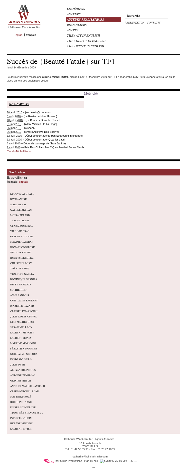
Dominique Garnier (23, 279)
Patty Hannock (20, 284)
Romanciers (77, 25)
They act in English (83, 35)
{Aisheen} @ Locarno (37, 112)
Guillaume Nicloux (23, 354)
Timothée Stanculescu (26, 412)
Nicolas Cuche (20, 252)
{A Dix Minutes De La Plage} (40, 124)
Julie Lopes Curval (23, 316)
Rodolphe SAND (21, 402)
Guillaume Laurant (24, 300)
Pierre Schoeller (23, 407)
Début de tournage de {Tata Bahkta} (44, 143)
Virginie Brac (19, 231)
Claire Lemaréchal (24, 311)
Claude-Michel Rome (19, 151)
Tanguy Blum (19, 220)
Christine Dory (21, 263)
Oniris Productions (71, 460)
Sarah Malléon (21, 327)
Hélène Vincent (21, 423)
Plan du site (91, 460)
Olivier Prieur (20, 380)
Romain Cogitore (22, 247)
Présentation (134, 22)
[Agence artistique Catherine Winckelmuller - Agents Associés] (24, 29)
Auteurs (74, 14)
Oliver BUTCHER (21, 236)
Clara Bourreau (21, 225)
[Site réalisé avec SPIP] (49, 460)
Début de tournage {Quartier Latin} (45, 139)
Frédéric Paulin (21, 359)
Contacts (153, 22)
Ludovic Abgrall (22, 193)
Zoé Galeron (19, 268)
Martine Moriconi (23, 343)
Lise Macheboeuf (22, 322)
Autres (72, 30)
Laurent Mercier (22, 332)
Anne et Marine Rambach (27, 386)
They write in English (85, 46)
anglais (23, 182)
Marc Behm (18, 204)
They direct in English (86, 41)
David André (18, 199)
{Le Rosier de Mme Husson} (40, 116)
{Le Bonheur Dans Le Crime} (43, 120)
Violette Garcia (22, 273)
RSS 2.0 (132, 460)
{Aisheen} (30, 127)
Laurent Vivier (20, 428)
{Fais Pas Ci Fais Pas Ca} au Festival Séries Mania (53, 147)
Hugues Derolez (22, 257)
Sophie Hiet (18, 289)
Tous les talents (17, 172)
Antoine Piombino (22, 375)
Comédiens (76, 9)
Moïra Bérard (20, 215)
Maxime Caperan (21, 241)
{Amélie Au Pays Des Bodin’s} (41, 131)
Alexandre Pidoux (23, 370)
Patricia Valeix (21, 418)
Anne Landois (19, 295)
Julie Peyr (17, 364)
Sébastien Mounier (23, 348)
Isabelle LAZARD (22, 305)
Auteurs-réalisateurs (85, 19)
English (18, 34)
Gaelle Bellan (21, 209)
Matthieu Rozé (20, 396)
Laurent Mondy (21, 338)
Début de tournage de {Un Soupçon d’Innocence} (54, 135)
